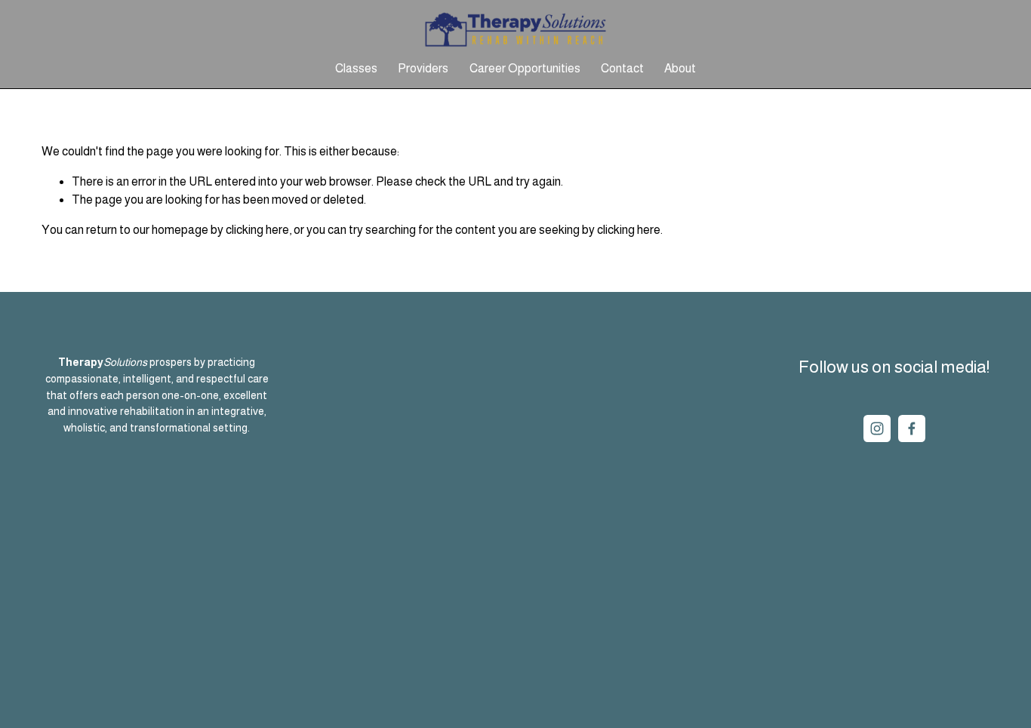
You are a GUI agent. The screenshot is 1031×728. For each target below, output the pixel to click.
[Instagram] (877, 428)
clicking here (257, 229)
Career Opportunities (524, 68)
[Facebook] (911, 428)
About (680, 68)
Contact (622, 68)
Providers (423, 68)
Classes (356, 68)
